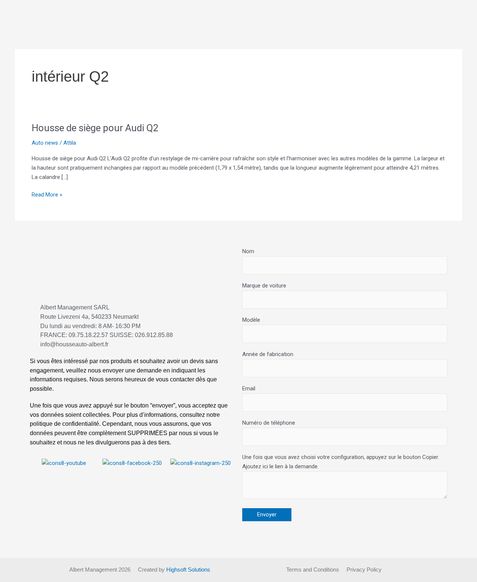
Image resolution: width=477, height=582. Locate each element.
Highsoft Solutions (188, 569)
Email (248, 388)
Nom (248, 251)
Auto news (45, 142)
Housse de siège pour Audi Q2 (95, 127)
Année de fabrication (267, 354)
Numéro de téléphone (268, 422)
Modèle (251, 320)
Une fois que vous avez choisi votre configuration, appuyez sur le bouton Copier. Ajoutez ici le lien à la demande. (340, 462)
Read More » (47, 194)
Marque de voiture (264, 285)
